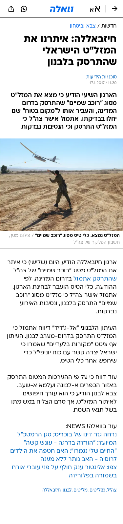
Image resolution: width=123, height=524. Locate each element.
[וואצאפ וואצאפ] (24, 9)
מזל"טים (97, 490)
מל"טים (80, 490)
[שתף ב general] (11, 8)
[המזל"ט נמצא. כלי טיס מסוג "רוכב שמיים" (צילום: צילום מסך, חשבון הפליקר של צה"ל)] (61, 193)
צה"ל (112, 490)
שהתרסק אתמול (95, 279)
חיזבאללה (51, 490)
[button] (95, 9)
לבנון (67, 490)
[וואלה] (61, 9)
